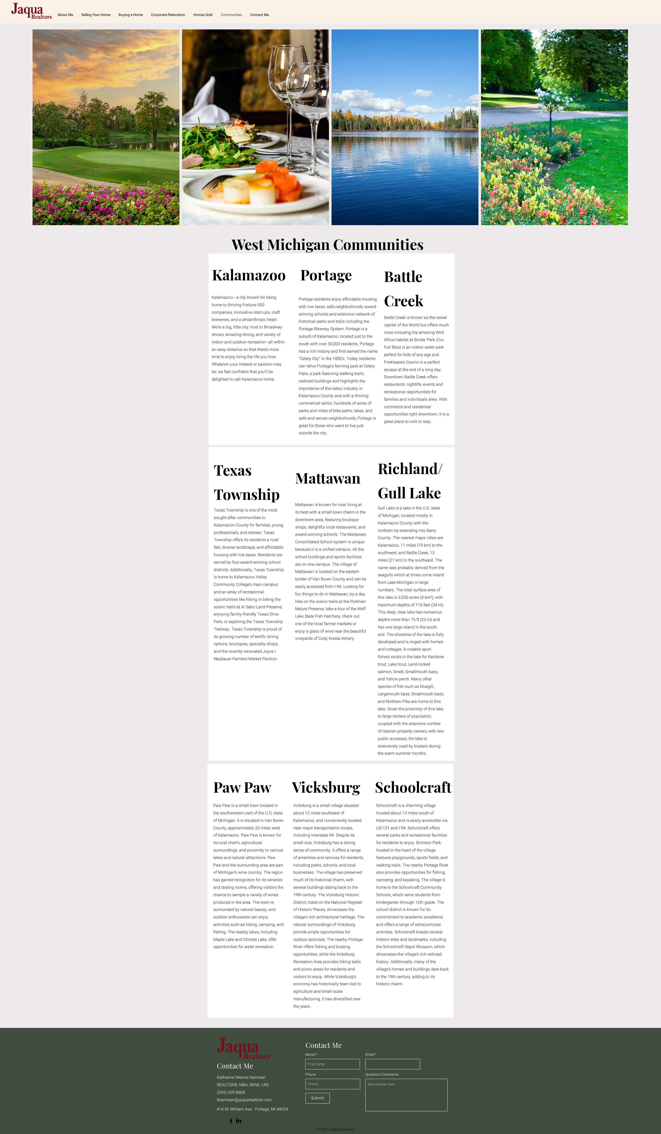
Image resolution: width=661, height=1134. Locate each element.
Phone (310, 1074)
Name (310, 1055)
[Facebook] (231, 1121)
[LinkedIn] (238, 1121)
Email (370, 1055)
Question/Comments (382, 1074)
